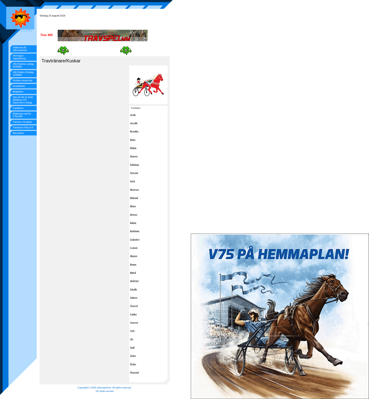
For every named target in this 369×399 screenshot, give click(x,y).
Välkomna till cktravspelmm (20, 49)
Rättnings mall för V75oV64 (22, 115)
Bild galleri (18, 133)
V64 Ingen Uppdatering (19, 57)
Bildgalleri (18, 91)
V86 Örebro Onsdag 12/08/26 (23, 73)
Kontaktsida (19, 86)
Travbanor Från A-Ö (23, 127)
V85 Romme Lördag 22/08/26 (23, 65)
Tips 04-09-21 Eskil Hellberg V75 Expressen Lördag (23, 100)
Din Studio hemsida (105, 391)
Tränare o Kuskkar (22, 122)
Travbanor (18, 108)
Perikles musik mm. (23, 80)
